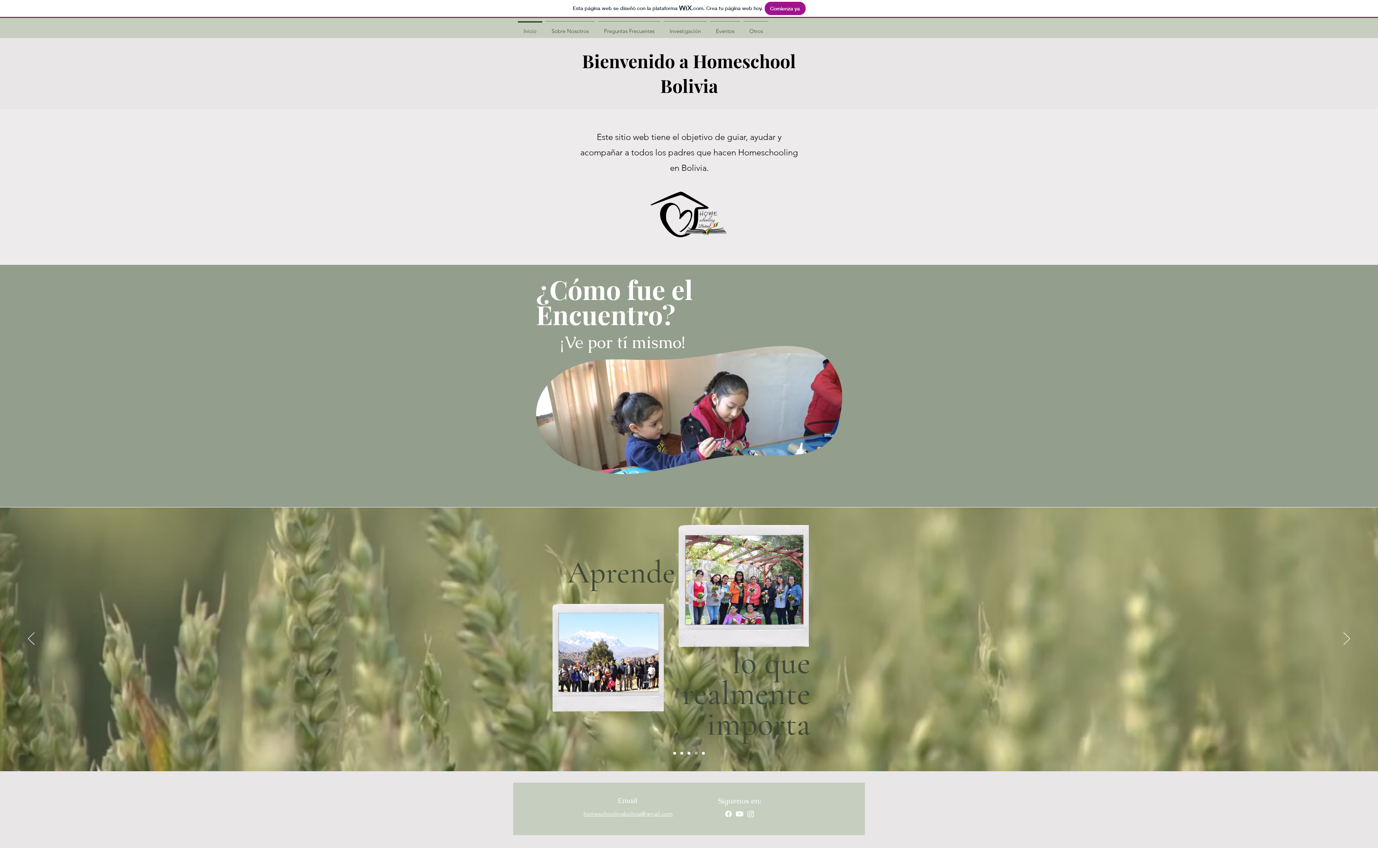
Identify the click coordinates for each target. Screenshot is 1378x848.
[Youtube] (739, 814)
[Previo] (31, 639)
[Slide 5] (703, 753)
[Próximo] (1347, 639)
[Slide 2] (681, 753)
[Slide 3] (689, 753)
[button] (833, 466)
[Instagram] (750, 814)
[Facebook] (728, 814)
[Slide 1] (674, 753)
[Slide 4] (696, 753)
